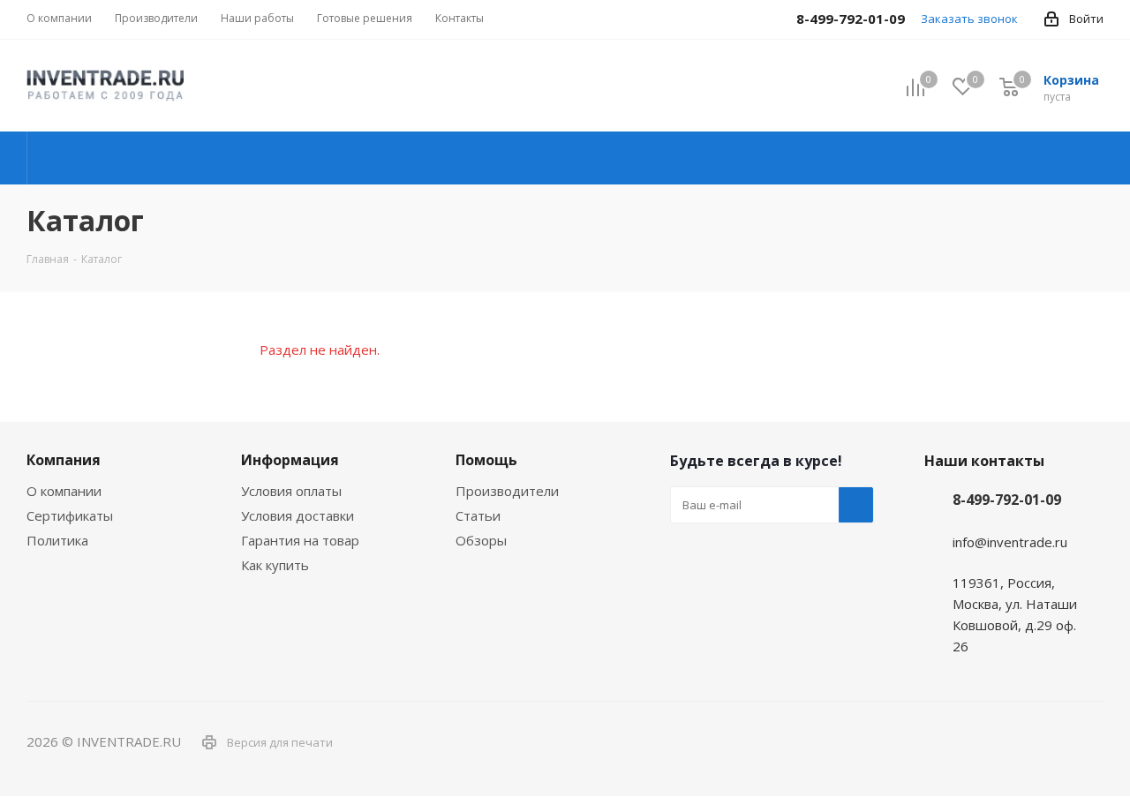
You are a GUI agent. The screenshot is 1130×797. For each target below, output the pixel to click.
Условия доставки (297, 515)
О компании (64, 491)
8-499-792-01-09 (1007, 499)
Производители (507, 491)
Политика (57, 540)
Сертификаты (69, 515)
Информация (290, 460)
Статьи (478, 515)
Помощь (486, 460)
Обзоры (481, 540)
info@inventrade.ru (1010, 542)
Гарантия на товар (300, 540)
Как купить (275, 565)
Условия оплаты (291, 491)
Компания (63, 460)
